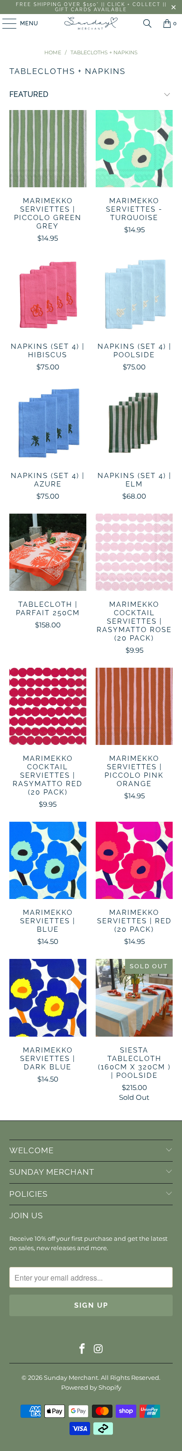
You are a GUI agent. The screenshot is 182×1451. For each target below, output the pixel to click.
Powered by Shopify (91, 1387)
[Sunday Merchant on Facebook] (83, 1349)
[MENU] (5, 23)
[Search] (147, 23)
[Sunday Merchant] (91, 23)
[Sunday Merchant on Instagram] (99, 1349)
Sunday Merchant (71, 1377)
